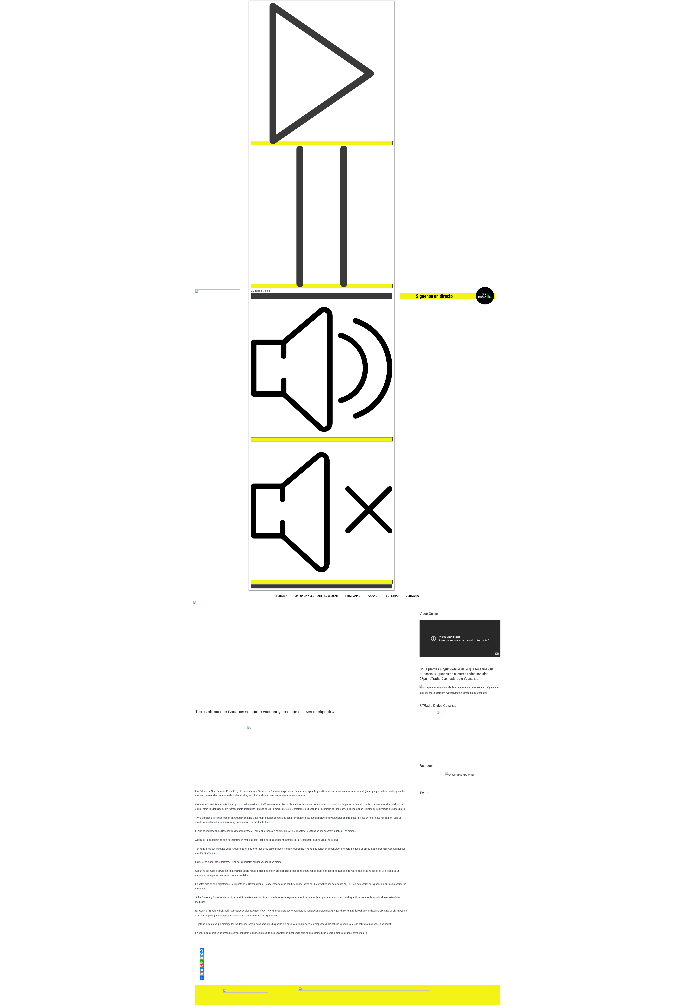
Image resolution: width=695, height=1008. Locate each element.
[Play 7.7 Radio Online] (322, 143)
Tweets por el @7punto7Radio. (435, 801)
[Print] (304, 974)
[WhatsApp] (304, 962)
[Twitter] (304, 954)
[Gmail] (304, 966)
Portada (281, 596)
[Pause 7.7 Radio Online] (322, 286)
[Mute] (322, 439)
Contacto (412, 596)
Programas (352, 596)
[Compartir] (304, 978)
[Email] (304, 958)
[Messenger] (304, 970)
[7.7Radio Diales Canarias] (460, 734)
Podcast (373, 596)
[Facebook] (304, 950)
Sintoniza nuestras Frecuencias (316, 596)
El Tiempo (392, 596)
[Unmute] (322, 582)
